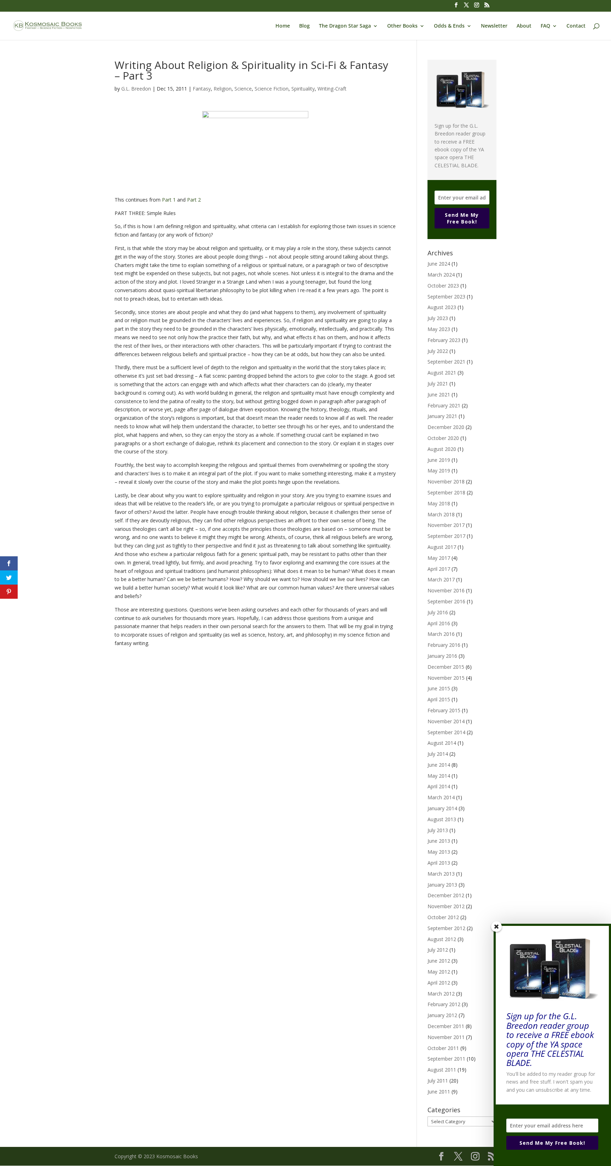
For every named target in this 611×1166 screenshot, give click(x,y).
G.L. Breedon (136, 88)
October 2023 (443, 285)
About (524, 26)
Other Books (402, 26)
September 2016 (446, 601)
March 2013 (441, 873)
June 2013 (438, 840)
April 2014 (438, 786)
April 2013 (438, 862)
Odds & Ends (449, 26)
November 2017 (446, 525)
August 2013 (441, 819)
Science (243, 88)
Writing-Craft (332, 88)
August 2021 (441, 372)
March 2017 (441, 579)
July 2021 (437, 383)
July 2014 (437, 753)
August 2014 (441, 742)
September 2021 (446, 361)
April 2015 (438, 699)
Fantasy (202, 88)
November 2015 (446, 677)
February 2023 (443, 340)
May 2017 (438, 558)
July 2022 (437, 351)
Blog (304, 26)
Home (282, 26)
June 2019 (438, 460)
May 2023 (438, 329)
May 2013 (438, 851)
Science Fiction (272, 88)
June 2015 (438, 688)
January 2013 (442, 884)
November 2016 (446, 590)
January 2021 (442, 416)
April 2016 (438, 623)
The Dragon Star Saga (345, 26)
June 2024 (438, 263)
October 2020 (443, 438)
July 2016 (437, 612)
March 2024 (441, 274)
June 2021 (438, 394)
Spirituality (303, 88)
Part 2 (194, 199)
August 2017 (441, 547)
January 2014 (442, 808)
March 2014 (441, 797)
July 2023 (437, 318)
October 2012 (443, 917)
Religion (223, 88)
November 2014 (446, 721)
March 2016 (441, 634)
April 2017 (438, 568)
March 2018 (441, 514)
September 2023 (446, 296)
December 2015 (445, 666)
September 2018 (446, 492)
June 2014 (438, 764)
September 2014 (446, 732)
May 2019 (438, 470)
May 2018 (438, 503)
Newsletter (494, 26)
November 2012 (446, 906)
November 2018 (446, 481)
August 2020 (441, 449)
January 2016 (442, 655)
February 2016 (443, 645)
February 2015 (443, 710)
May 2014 (438, 775)
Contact (576, 26)
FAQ (545, 26)
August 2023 (441, 307)
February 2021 (443, 405)
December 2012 (445, 895)
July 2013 (437, 830)
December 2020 (445, 427)
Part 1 (169, 199)
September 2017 (446, 536)
